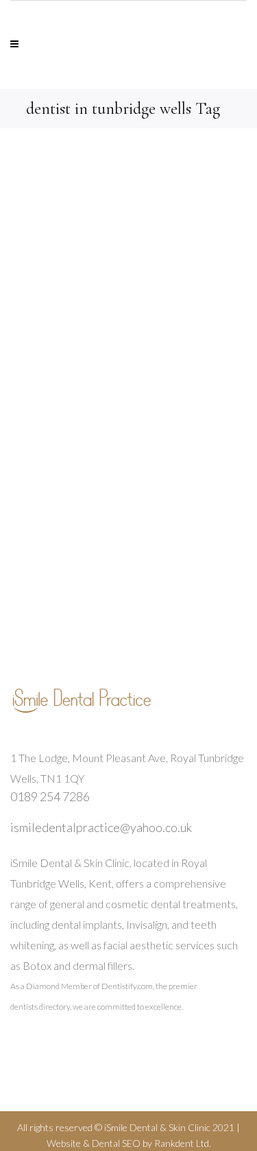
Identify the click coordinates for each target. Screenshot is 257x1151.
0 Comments (138, 523)
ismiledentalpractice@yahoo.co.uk (101, 827)
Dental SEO (116, 1143)
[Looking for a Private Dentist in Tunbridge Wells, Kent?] (129, 267)
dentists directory (40, 1006)
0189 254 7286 (50, 796)
